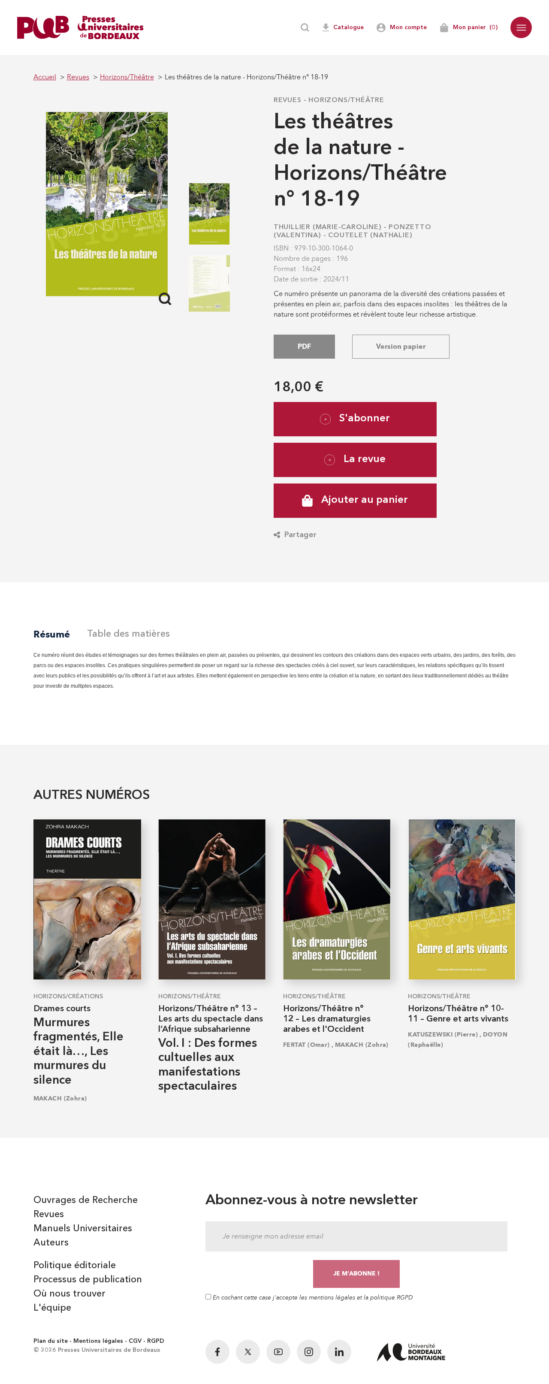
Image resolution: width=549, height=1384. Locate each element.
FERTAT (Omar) (306, 1045)
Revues (288, 100)
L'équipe (52, 1308)
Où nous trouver (69, 1294)
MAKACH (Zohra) (60, 1098)
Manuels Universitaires (82, 1228)
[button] (521, 27)
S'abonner (364, 419)
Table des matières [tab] (128, 634)
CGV (135, 1341)
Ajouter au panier (364, 500)
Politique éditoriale (74, 1265)
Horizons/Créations (68, 997)
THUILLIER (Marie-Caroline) (328, 227)
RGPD (155, 1341)
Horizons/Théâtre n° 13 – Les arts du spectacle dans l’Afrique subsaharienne (210, 1019)
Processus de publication (87, 1279)
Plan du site (50, 1341)
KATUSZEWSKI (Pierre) (443, 1034)
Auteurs (51, 1243)
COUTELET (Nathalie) (370, 235)
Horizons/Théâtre (346, 100)
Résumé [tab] (51, 634)
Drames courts (61, 1009)
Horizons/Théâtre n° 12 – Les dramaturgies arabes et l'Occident (327, 1019)
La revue (365, 459)
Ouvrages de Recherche (85, 1200)
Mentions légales (98, 1341)
